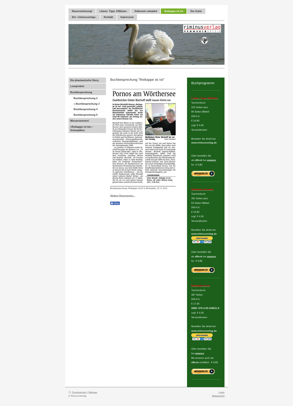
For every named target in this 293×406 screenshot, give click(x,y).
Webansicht (218, 395)
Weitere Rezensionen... (122, 195)
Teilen (116, 203)
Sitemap (92, 392)
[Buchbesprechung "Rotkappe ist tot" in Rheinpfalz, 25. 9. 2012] (144, 136)
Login (221, 392)
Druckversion (79, 392)
